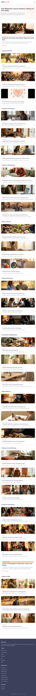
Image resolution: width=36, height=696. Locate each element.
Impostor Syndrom (4, 669)
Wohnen (2, 662)
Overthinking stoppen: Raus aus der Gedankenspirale (13, 441)
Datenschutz (3, 688)
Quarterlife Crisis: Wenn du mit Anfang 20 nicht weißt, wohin (15, 214)
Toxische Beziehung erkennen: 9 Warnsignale (11, 328)
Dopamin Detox (3, 673)
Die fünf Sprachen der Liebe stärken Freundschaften (13, 101)
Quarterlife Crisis (3, 675)
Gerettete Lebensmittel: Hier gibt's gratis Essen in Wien (14, 237)
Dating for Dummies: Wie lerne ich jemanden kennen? (13, 293)
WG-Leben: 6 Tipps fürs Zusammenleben (10, 497)
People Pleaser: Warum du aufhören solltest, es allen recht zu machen (17, 180)
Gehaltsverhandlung (4, 677)
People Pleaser (3, 667)
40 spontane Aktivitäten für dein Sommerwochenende (13, 66)
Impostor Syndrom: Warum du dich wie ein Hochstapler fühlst (15, 197)
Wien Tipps (3, 656)
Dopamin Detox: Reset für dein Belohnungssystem (12, 384)
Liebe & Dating (3, 650)
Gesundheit (3, 660)
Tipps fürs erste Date (4, 679)
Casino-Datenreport (4, 681)
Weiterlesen (4, 45)
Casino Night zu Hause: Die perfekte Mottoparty (12, 554)
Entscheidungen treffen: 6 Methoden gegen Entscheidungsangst (15, 609)
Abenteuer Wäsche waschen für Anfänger (11, 271)
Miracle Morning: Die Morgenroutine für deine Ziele (13, 254)
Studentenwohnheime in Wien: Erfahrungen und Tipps (13, 463)
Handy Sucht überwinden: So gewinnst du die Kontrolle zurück (15, 424)
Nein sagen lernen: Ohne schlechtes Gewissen (12, 626)
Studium (2, 654)
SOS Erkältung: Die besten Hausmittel (10, 350)
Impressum (3, 686)
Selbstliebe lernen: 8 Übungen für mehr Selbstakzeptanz (14, 591)
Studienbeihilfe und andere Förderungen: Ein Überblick (13, 141)
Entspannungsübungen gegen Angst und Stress (12, 367)
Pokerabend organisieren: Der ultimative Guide (12, 537)
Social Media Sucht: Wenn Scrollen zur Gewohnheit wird (14, 406)
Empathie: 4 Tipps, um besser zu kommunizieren (12, 310)
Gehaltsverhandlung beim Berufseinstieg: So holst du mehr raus (15, 158)
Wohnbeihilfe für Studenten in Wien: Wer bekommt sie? (13, 123)
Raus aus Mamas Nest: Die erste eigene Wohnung (12, 480)
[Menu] (34, 2)
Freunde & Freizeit (4, 652)
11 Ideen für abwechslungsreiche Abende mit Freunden (13, 84)
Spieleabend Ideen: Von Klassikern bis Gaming (12, 519)
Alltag (2, 658)
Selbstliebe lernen (4, 671)
